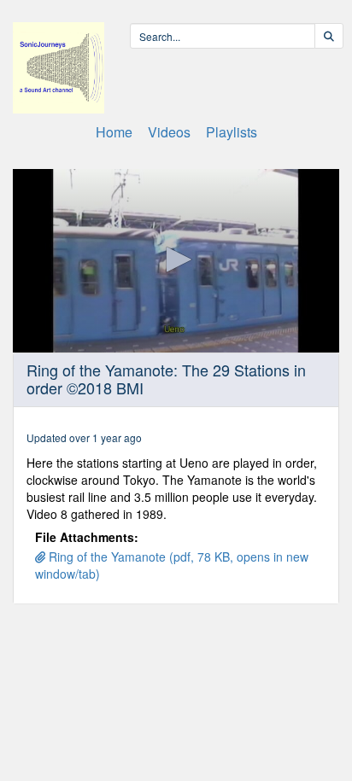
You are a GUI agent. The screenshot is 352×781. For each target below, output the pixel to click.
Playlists (231, 132)
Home (114, 132)
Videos (169, 132)
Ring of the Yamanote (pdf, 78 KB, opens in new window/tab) (171, 565)
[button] (176, 259)
